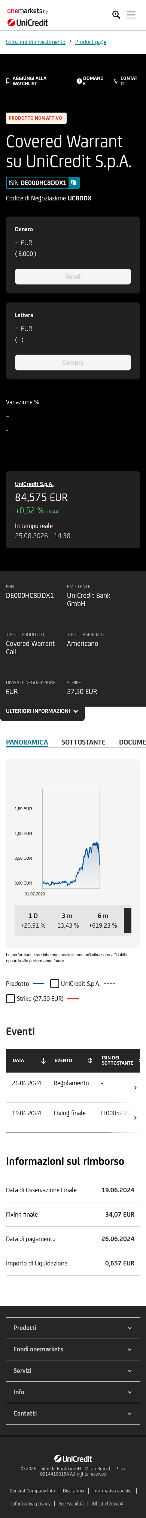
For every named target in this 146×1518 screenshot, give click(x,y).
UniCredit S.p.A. (34, 484)
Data (18, 1060)
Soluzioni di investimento (36, 42)
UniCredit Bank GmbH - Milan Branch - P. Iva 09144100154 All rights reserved (81, 1471)
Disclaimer (74, 1491)
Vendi (73, 276)
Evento (63, 1060)
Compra (73, 362)
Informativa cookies (112, 1491)
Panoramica (27, 742)
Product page (90, 42)
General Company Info (32, 1491)
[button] (33, 920)
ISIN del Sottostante (117, 1060)
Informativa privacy (31, 1503)
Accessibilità (71, 1503)
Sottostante (83, 742)
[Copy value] (73, 182)
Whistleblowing (108, 1503)
